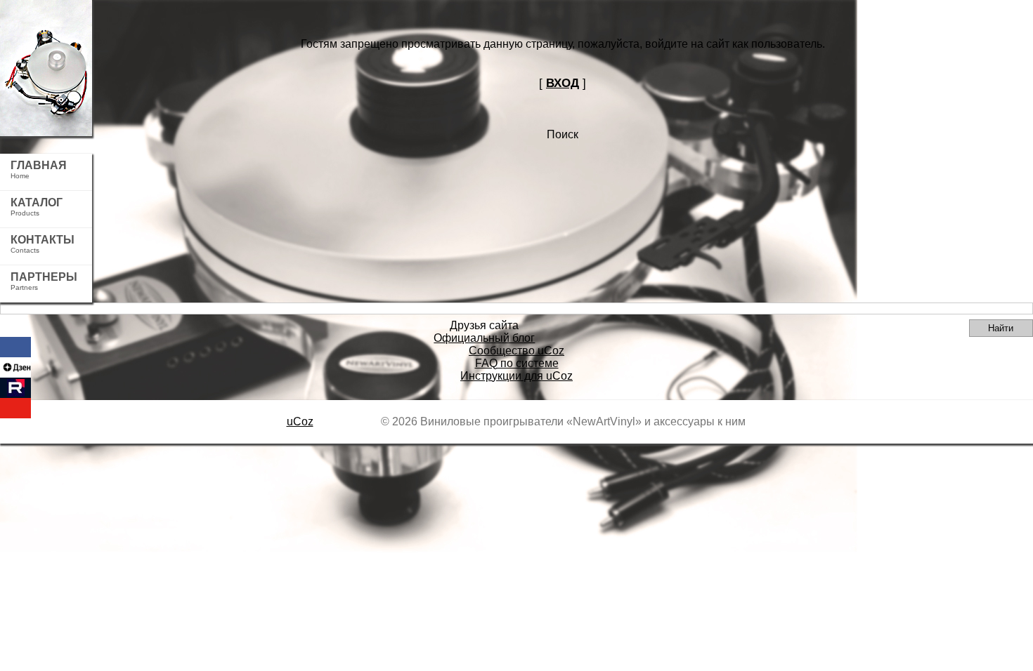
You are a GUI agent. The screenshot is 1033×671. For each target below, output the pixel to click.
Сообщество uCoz (516, 351)
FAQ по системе (517, 363)
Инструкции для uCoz (516, 376)
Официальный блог (484, 338)
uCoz (300, 421)
